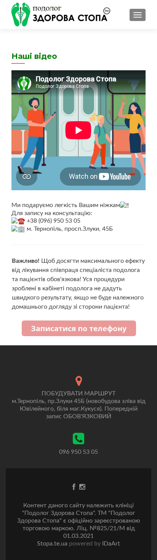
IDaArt (110, 544)
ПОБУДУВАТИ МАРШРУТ (78, 393)
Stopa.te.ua (53, 544)
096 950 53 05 (78, 452)
